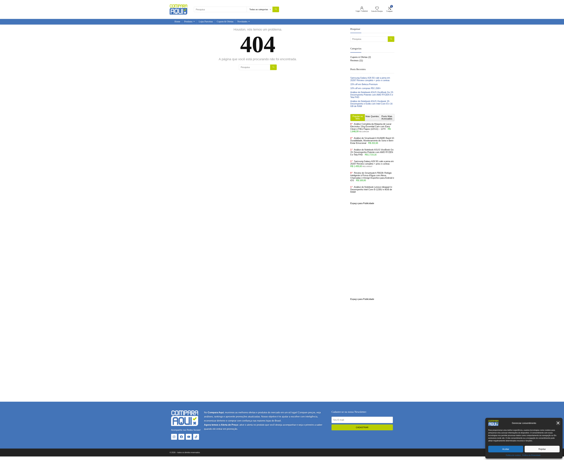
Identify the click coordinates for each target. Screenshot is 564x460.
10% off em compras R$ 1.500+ (365, 88)
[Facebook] (181, 437)
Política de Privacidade (531, 455)
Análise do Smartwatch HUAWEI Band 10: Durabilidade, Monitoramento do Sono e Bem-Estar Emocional (372, 140)
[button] (558, 423)
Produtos (188, 21)
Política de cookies (513, 455)
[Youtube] (189, 437)
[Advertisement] (372, 249)
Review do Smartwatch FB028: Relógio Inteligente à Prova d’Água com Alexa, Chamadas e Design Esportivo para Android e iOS (372, 177)
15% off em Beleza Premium (364, 84)
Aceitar (505, 449)
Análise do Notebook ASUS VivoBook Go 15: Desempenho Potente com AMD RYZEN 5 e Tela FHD (371, 94)
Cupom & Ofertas (225, 21)
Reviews (354, 60)
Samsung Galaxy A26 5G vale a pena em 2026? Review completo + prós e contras (370, 79)
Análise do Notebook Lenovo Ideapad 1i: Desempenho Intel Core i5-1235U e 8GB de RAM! (371, 189)
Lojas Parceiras (206, 21)
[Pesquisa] (275, 9)
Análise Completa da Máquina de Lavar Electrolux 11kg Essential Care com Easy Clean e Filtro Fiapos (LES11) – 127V (370, 126)
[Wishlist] (377, 8)
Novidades (242, 21)
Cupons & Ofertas (359, 57)
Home (177, 21)
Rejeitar (542, 449)
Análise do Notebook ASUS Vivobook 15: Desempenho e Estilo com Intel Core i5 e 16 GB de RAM (371, 103)
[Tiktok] (196, 437)
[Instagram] (174, 437)
